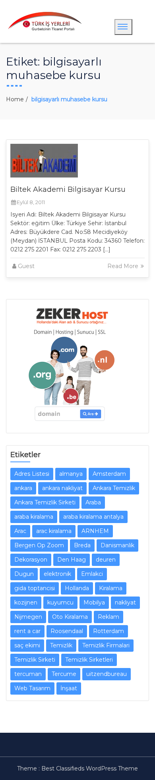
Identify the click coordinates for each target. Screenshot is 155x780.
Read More (123, 266)
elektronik (57, 573)
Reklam (108, 616)
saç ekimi (27, 645)
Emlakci (92, 573)
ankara (23, 488)
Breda (82, 545)
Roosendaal (66, 631)
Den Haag (71, 559)
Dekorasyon (30, 559)
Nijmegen (28, 616)
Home (15, 99)
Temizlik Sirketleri (89, 659)
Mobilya (94, 602)
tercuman (28, 674)
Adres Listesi (31, 473)
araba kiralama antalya (93, 516)
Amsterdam (109, 473)
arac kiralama (54, 531)
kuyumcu (60, 602)
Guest (26, 266)
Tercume (64, 674)
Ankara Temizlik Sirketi (45, 502)
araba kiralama (33, 516)
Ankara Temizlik (114, 488)
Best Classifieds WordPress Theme (89, 768)
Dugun (24, 573)
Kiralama (110, 588)
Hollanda (77, 588)
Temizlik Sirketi (34, 659)
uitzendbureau (106, 674)
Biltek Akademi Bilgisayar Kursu (68, 189)
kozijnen (25, 602)
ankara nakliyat (62, 488)
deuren (106, 559)
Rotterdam (108, 631)
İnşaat (68, 688)
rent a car (27, 631)
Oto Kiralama (70, 616)
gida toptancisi (34, 588)
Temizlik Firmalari (106, 645)
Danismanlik (117, 545)
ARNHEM (95, 531)
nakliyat (125, 602)
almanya (71, 473)
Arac (20, 531)
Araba (93, 502)
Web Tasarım (32, 688)
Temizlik (61, 645)
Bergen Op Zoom (39, 545)
